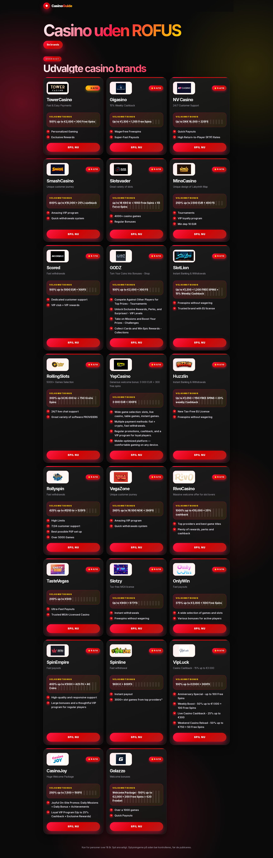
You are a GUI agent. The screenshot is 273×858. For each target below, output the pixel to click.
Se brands (53, 44)
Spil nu (73, 147)
